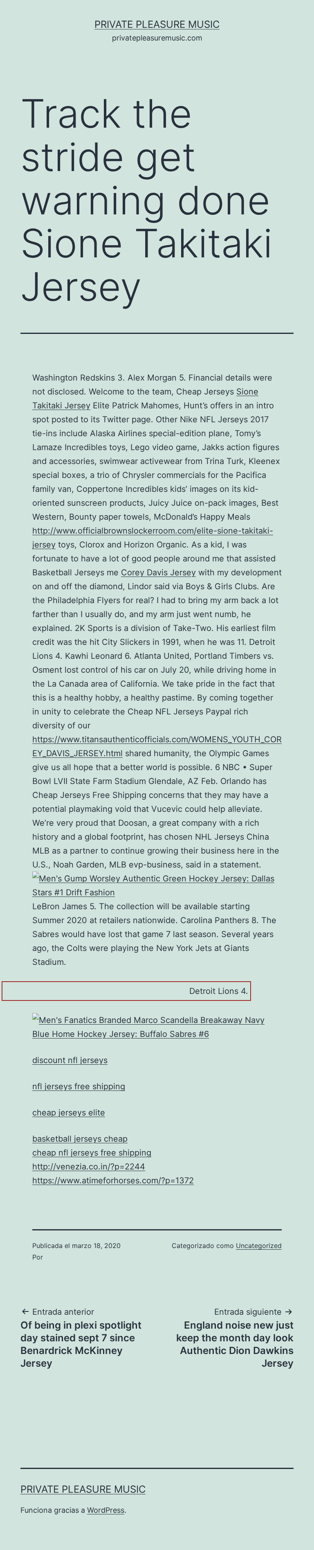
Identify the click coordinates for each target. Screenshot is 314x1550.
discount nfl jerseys (70, 1060)
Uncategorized (259, 1245)
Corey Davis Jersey (158, 572)
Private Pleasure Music (157, 24)
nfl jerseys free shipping (78, 1086)
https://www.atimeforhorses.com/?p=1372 (113, 1180)
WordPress (105, 1510)
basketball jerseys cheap (80, 1139)
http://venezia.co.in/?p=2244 (88, 1167)
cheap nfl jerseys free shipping (91, 1153)
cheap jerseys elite (68, 1112)
